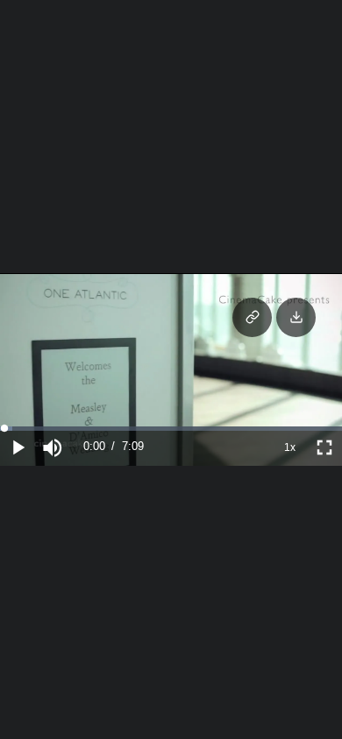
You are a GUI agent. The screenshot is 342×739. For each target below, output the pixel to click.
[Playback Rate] (289, 447)
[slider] (171, 428)
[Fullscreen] (324, 447)
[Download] (296, 317)
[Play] (17, 447)
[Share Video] (252, 317)
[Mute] (52, 447)
